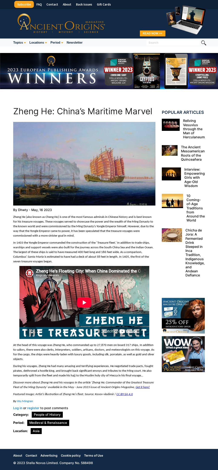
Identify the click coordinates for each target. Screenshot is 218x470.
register (33, 408)
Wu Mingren (25, 401)
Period (55, 42)
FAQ (39, 4)
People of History (47, 415)
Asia (36, 431)
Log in (17, 408)
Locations (36, 42)
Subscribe (24, 4)
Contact (52, 4)
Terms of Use (93, 455)
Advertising (48, 455)
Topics (18, 42)
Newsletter (75, 42)
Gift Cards (104, 4)
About (67, 4)
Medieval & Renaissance (48, 423)
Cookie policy (71, 455)
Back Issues (84, 4)
